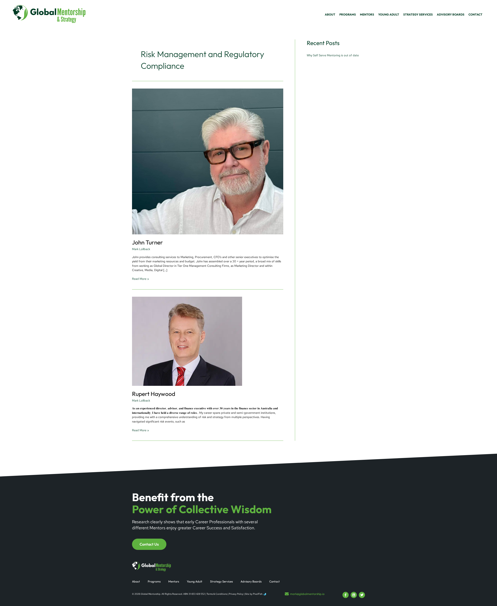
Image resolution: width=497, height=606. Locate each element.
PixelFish (258, 594)
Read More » (140, 279)
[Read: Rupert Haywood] (187, 341)
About (136, 581)
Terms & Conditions (217, 594)
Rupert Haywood (153, 393)
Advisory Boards (251, 581)
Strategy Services (221, 581)
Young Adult (194, 581)
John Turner (147, 242)
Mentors (173, 581)
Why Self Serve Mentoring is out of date (333, 55)
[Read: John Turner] (207, 161)
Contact (274, 581)
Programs (154, 581)
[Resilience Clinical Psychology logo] (151, 566)
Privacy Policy (236, 594)
